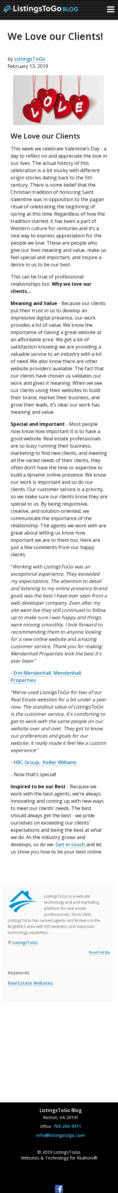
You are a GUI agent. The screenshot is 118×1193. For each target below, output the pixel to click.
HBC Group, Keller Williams (45, 762)
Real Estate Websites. (31, 983)
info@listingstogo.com (60, 1135)
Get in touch (70, 844)
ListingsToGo (29, 59)
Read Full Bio (99, 952)
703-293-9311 (67, 1126)
